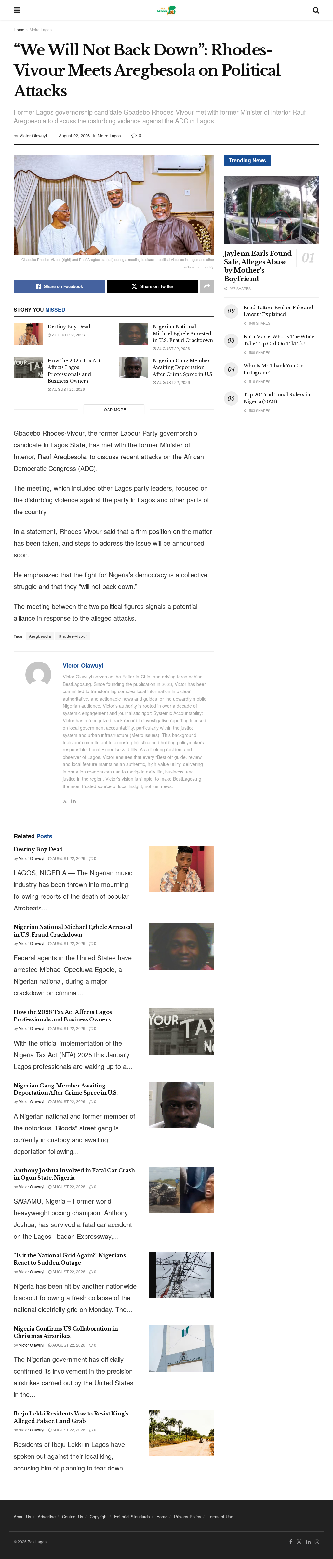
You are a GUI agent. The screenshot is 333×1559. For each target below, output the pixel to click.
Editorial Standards (132, 1516)
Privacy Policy (187, 1516)
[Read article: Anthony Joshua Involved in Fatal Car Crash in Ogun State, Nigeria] (181, 1190)
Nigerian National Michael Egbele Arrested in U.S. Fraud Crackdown (183, 333)
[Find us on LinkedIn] (308, 1542)
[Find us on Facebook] (290, 1542)
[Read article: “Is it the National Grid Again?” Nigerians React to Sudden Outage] (181, 1275)
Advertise (47, 1516)
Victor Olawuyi (33, 135)
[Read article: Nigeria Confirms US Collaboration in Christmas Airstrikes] (181, 1348)
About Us (22, 1516)
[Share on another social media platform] (207, 286)
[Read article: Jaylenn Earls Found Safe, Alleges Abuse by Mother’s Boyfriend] (271, 210)
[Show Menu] (17, 10)
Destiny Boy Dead (69, 327)
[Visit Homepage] (166, 9)
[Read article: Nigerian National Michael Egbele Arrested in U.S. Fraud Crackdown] (133, 333)
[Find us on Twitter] (299, 1542)
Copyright (99, 1516)
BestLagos (37, 1541)
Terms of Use (220, 1516)
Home (19, 29)
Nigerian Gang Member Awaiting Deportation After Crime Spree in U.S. (183, 367)
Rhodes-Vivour (73, 636)
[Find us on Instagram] (317, 1542)
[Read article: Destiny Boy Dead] (28, 333)
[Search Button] (316, 10)
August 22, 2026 (74, 135)
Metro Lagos (41, 29)
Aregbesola (40, 636)
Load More (114, 409)
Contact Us (72, 1516)
